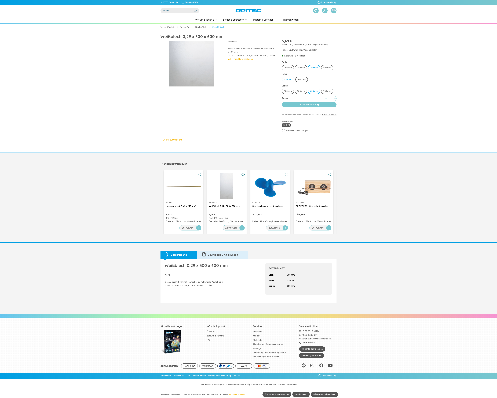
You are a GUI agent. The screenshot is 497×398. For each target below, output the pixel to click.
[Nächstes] (336, 202)
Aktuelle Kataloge (171, 326)
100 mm (289, 68)
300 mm (314, 67)
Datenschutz (178, 375)
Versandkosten (261, 384)
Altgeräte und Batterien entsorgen (268, 344)
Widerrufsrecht (199, 375)
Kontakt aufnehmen (314, 349)
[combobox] (177, 10)
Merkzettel (257, 340)
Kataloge (257, 348)
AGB (188, 375)
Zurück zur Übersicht (172, 140)
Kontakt (256, 336)
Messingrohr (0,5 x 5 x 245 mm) (181, 206)
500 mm (328, 68)
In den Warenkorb (308, 104)
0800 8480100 (191, 2)
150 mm (302, 68)
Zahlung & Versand (329, 115)
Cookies (236, 375)
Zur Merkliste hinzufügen (297, 130)
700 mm (328, 91)
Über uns (211, 331)
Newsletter (257, 331)
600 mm (314, 91)
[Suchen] (195, 10)
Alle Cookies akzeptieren (324, 394)
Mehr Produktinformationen (240, 59)
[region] (191, 63)
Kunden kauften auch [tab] (174, 163)
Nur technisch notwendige (277, 394)
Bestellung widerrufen (311, 355)
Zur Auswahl (187, 228)
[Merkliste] (316, 10)
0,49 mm (302, 79)
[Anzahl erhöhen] (335, 98)
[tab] (178, 255)
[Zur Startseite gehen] (248, 10)
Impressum (165, 375)
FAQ (208, 340)
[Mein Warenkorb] (334, 10)
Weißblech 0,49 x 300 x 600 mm (224, 206)
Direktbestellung (328, 2)
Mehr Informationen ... (238, 394)
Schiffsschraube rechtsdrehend (267, 206)
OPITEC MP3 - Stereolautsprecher (312, 206)
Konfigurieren (301, 394)
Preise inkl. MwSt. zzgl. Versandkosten (299, 50)
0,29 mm (288, 79)
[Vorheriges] (161, 202)
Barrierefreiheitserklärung (219, 375)
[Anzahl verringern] (326, 98)
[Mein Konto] (325, 10)
